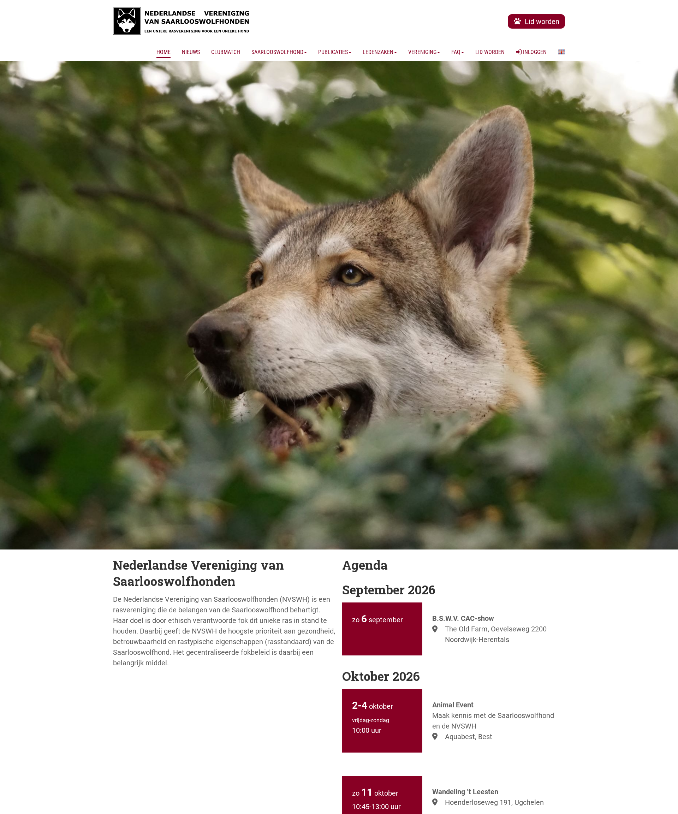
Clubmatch (225, 52)
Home (163, 52)
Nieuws (191, 52)
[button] (561, 52)
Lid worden (490, 52)
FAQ (455, 52)
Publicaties (333, 52)
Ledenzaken (378, 52)
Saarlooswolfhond (277, 52)
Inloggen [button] (534, 52)
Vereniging (422, 52)
